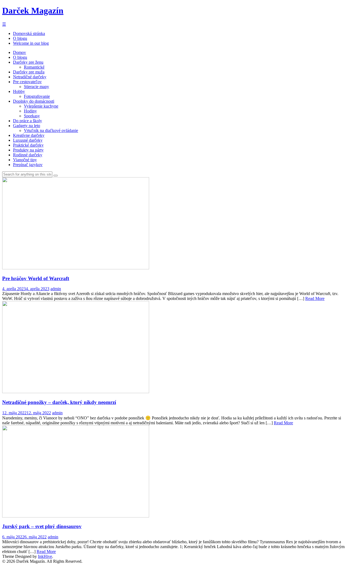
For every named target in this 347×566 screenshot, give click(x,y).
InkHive (45, 556)
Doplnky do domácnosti (33, 101)
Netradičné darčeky (29, 77)
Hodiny (30, 111)
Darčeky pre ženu (28, 62)
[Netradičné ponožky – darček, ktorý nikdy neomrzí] (75, 391)
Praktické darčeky (28, 145)
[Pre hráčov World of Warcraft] (75, 268)
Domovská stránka (29, 33)
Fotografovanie (37, 96)
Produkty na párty (28, 150)
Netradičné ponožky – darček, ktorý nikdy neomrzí (59, 402)
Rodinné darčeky (27, 155)
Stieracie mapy (36, 86)
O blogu (20, 38)
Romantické (34, 67)
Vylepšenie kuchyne (41, 106)
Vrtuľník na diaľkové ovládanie (51, 130)
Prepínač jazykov (28, 164)
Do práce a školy (27, 120)
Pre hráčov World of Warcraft (35, 278)
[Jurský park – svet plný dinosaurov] (75, 516)
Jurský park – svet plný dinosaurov (42, 526)
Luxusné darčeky (28, 140)
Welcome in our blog (31, 43)
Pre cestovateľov (27, 81)
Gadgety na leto (26, 125)
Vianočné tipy (25, 159)
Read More (314, 298)
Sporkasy (32, 116)
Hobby (19, 91)
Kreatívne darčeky (28, 135)
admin (55, 288)
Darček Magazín (32, 10)
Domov (19, 52)
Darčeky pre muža (28, 72)
